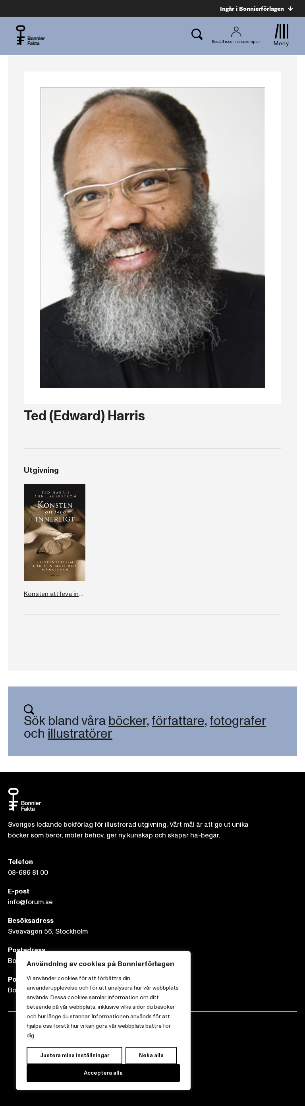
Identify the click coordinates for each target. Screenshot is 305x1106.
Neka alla (151, 1055)
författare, (179, 721)
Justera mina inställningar (74, 1055)
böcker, (128, 721)
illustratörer (80, 733)
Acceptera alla (103, 1073)
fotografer (238, 721)
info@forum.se (30, 902)
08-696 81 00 (28, 872)
